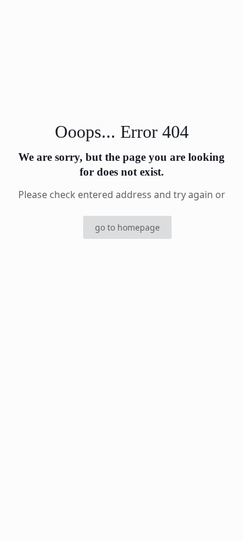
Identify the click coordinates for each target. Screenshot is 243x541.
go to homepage (127, 227)
